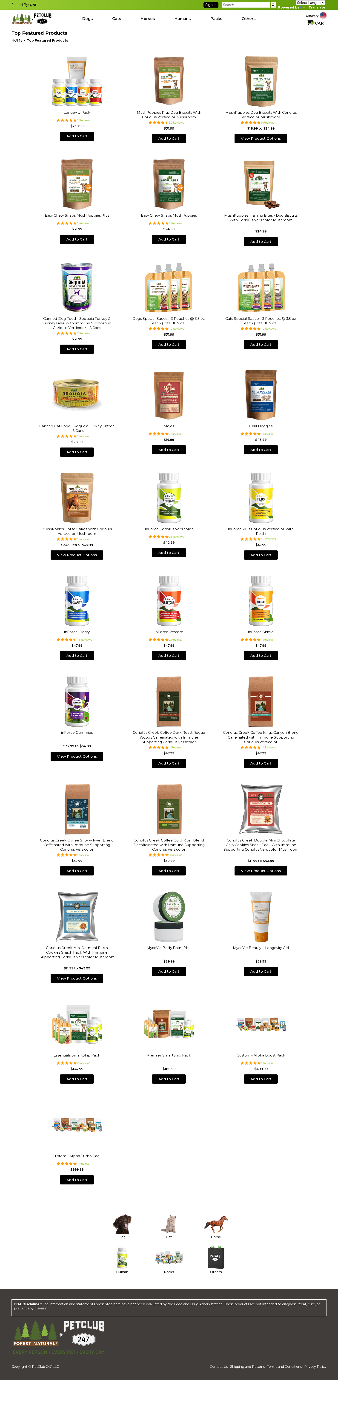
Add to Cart (76, 136)
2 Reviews (83, 120)
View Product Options (261, 138)
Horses (147, 18)
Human (122, 1272)
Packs (216, 18)
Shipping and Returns (247, 1367)
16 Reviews (84, 640)
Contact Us (219, 1367)
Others (249, 18)
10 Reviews (176, 329)
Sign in (211, 5)
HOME (17, 40)
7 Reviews (175, 434)
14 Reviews (268, 747)
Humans (182, 18)
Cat (169, 1237)
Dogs (87, 18)
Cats (116, 18)
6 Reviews (267, 123)
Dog (122, 1237)
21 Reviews (176, 537)
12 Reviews (268, 539)
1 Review (83, 223)
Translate (317, 7)
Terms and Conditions (284, 1367)
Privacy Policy (315, 1367)
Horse (216, 1237)
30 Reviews (176, 123)
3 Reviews (175, 855)
